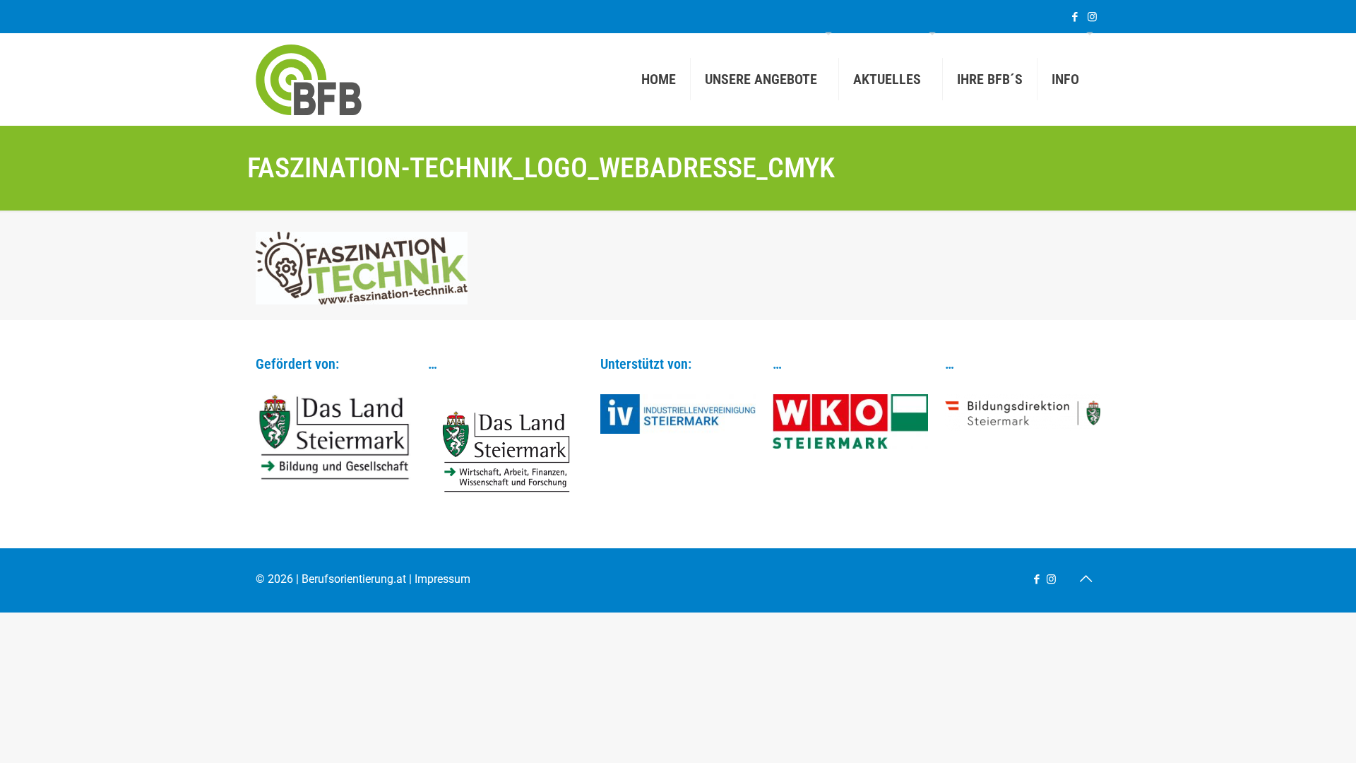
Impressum (442, 579)
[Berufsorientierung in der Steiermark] (309, 79)
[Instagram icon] (1092, 17)
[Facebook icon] (1074, 17)
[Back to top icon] (1085, 578)
